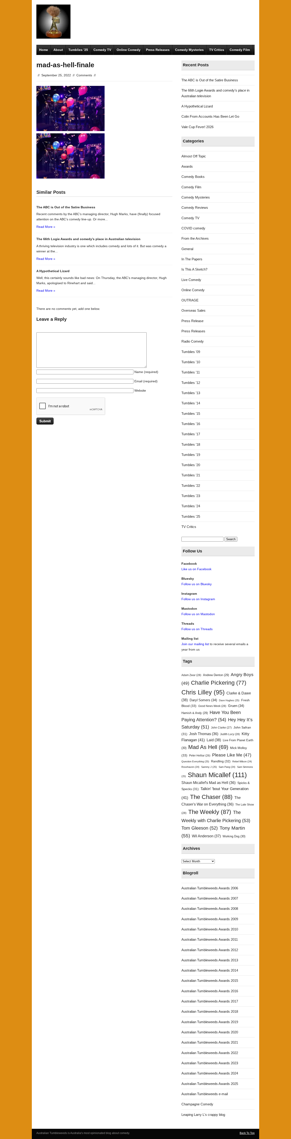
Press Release (192, 321)
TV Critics (216, 50)
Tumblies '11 (190, 372)
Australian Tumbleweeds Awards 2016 (209, 991)
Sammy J (209, 767)
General (187, 249)
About (58, 50)
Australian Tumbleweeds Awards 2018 (209, 1011)
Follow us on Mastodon (198, 614)
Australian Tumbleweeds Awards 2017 (209, 1001)
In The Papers (191, 259)
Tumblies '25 (190, 516)
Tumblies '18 (190, 444)
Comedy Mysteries (189, 50)
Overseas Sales (193, 310)
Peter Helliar (199, 755)
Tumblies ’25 (78, 50)
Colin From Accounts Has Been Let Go (210, 116)
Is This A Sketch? (194, 269)
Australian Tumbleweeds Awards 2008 (209, 908)
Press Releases (158, 50)
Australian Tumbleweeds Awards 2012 (209, 950)
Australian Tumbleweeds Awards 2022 (209, 1053)
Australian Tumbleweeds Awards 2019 (209, 1022)
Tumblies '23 (190, 496)
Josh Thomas (203, 734)
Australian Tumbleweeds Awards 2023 (209, 1063)
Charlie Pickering (218, 683)
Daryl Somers (203, 700)
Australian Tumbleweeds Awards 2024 (209, 1073)
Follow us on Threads (197, 629)
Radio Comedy (192, 341)
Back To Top (247, 1133)
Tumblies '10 (190, 362)
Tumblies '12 (190, 383)
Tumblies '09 (190, 352)
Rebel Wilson (242, 761)
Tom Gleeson (199, 828)
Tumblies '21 (190, 475)
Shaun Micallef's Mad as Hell (208, 783)
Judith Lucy (230, 734)
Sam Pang (227, 767)
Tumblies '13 (190, 393)
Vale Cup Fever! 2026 (197, 127)
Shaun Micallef (217, 774)
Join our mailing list (195, 644)
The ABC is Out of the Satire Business (209, 80)
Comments (84, 75)
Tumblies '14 (190, 403)
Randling (221, 761)
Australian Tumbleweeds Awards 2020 (209, 1032)
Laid (214, 740)
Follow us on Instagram (198, 599)
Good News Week (212, 706)
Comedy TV (102, 50)
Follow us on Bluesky (196, 584)
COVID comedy (193, 228)
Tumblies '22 (190, 485)
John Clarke (221, 727)
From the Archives (195, 238)
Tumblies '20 (190, 465)
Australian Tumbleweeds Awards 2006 (209, 888)
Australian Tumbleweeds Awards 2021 (209, 1042)
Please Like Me (231, 755)
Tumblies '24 (190, 506)
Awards (187, 166)
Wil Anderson (206, 836)
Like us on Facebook (196, 569)
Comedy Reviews (194, 207)
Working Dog (234, 836)
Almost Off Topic (193, 156)
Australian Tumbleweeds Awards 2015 (209, 980)
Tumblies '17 (190, 434)
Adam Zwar (191, 675)
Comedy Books (193, 177)
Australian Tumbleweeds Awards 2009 (209, 919)
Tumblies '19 (190, 455)
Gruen (236, 706)
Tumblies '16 (190, 424)
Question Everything (195, 761)
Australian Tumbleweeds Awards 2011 (209, 939)
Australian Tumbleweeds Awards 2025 (209, 1084)
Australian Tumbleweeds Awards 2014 (209, 970)
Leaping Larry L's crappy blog (203, 1115)
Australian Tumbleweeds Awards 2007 (209, 898)
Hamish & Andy (194, 713)
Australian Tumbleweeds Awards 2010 (209, 929)
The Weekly (209, 811)
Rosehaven (190, 767)
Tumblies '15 (190, 413)
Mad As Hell (208, 747)
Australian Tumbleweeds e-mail (204, 1094)
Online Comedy (128, 50)
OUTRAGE (189, 300)
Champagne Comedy (197, 1104)
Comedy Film (240, 50)
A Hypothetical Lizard (197, 106)
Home (43, 50)
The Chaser (211, 796)
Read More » (45, 227)
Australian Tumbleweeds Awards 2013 (209, 960)
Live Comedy (191, 280)
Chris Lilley (203, 692)
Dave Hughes (229, 700)
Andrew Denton (216, 675)
